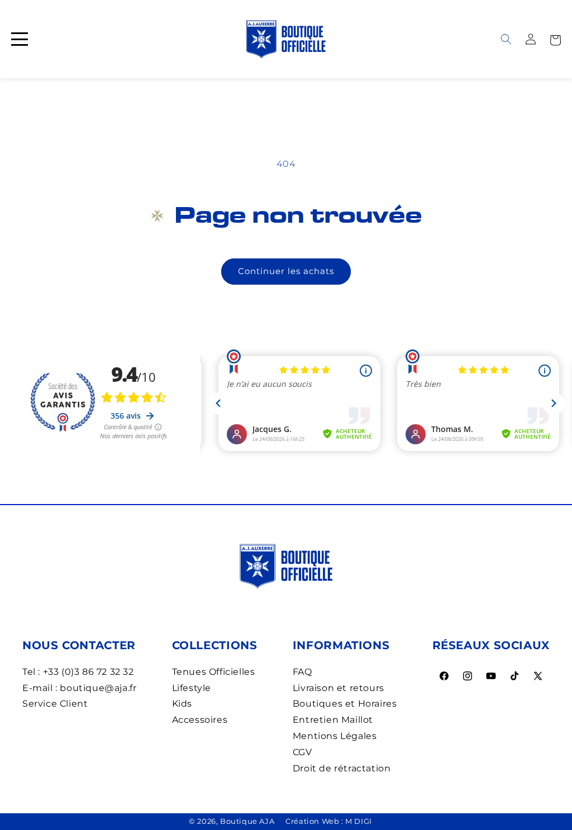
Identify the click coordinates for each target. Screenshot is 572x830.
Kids (182, 703)
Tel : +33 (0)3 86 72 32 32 (78, 671)
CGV (302, 752)
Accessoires (200, 719)
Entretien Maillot (333, 719)
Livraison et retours (338, 688)
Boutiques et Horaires (345, 703)
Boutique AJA (247, 821)
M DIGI (358, 821)
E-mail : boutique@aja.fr (79, 688)
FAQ (302, 671)
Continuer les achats (286, 271)
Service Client (55, 703)
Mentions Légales (335, 736)
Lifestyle (191, 688)
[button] (555, 39)
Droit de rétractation (342, 768)
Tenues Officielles (213, 671)
